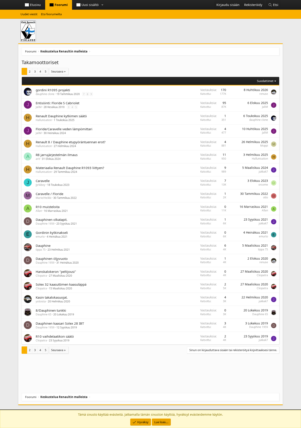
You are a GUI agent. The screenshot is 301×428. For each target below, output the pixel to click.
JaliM (39, 107)
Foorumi (61, 5)
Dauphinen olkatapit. (51, 219)
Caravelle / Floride (49, 194)
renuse (263, 94)
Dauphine (43, 245)
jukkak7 (263, 171)
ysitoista (41, 301)
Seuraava (57, 71)
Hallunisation (44, 120)
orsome (263, 184)
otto (265, 197)
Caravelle (43, 181)
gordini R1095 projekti (53, 90)
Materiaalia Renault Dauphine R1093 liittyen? (70, 168)
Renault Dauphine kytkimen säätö (61, 116)
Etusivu (35, 5)
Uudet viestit (28, 14)
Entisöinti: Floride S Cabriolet (57, 103)
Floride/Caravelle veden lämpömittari (64, 129)
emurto (40, 236)
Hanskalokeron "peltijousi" (56, 271)
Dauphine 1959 (45, 223)
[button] (102, 5)
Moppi (264, 145)
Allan (39, 211)
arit (38, 159)
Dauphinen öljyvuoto (52, 258)
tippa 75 (41, 249)
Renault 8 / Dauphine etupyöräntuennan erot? (71, 142)
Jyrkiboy (40, 185)
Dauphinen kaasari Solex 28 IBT (60, 323)
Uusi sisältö (90, 5)
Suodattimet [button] (265, 81)
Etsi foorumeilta (51, 14)
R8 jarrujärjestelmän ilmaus (57, 155)
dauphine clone (45, 94)
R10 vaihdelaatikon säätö (55, 336)
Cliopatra (41, 275)
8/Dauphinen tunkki (51, 310)
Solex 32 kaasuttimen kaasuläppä (61, 284)
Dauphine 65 (43, 314)
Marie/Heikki (43, 198)
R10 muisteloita (47, 207)
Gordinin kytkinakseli (52, 232)
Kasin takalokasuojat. (52, 297)
